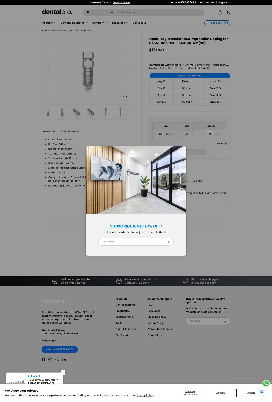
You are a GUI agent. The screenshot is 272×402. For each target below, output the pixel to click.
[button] (63, 372)
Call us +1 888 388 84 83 (183, 2)
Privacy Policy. (145, 395)
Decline (250, 392)
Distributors (207, 2)
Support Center (73, 2)
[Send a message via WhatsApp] (266, 383)
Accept (220, 392)
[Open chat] (262, 392)
